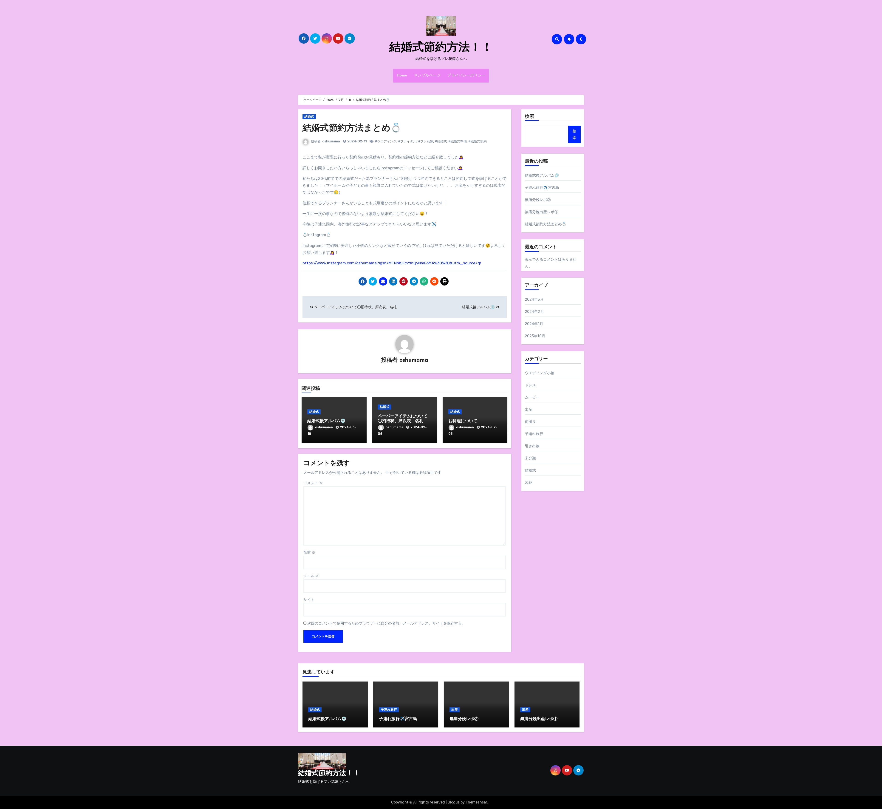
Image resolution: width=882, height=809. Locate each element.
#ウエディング (385, 141)
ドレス (530, 385)
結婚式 (309, 117)
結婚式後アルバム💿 (479, 307)
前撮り (530, 421)
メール (311, 576)
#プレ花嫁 (425, 141)
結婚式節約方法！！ (441, 48)
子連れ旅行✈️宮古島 (542, 187)
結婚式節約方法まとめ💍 (351, 128)
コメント (313, 483)
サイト (308, 599)
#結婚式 (441, 141)
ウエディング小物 (540, 373)
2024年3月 (534, 299)
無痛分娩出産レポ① (541, 212)
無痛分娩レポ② (538, 200)
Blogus (454, 802)
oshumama (331, 141)
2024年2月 (534, 311)
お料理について (462, 421)
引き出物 (532, 446)
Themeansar (476, 802)
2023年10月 (535, 336)
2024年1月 (534, 324)
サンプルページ (427, 75)
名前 (309, 552)
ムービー (532, 397)
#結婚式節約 (477, 141)
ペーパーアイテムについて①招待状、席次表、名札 (355, 307)
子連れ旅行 (534, 434)
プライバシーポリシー (466, 75)
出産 (528, 409)
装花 (528, 482)
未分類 (530, 458)
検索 (529, 116)
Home (402, 75)
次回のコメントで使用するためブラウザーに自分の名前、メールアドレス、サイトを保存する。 (386, 623)
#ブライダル (407, 141)
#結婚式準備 (457, 141)
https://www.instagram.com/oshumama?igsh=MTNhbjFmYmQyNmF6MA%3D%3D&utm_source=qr (391, 263)
